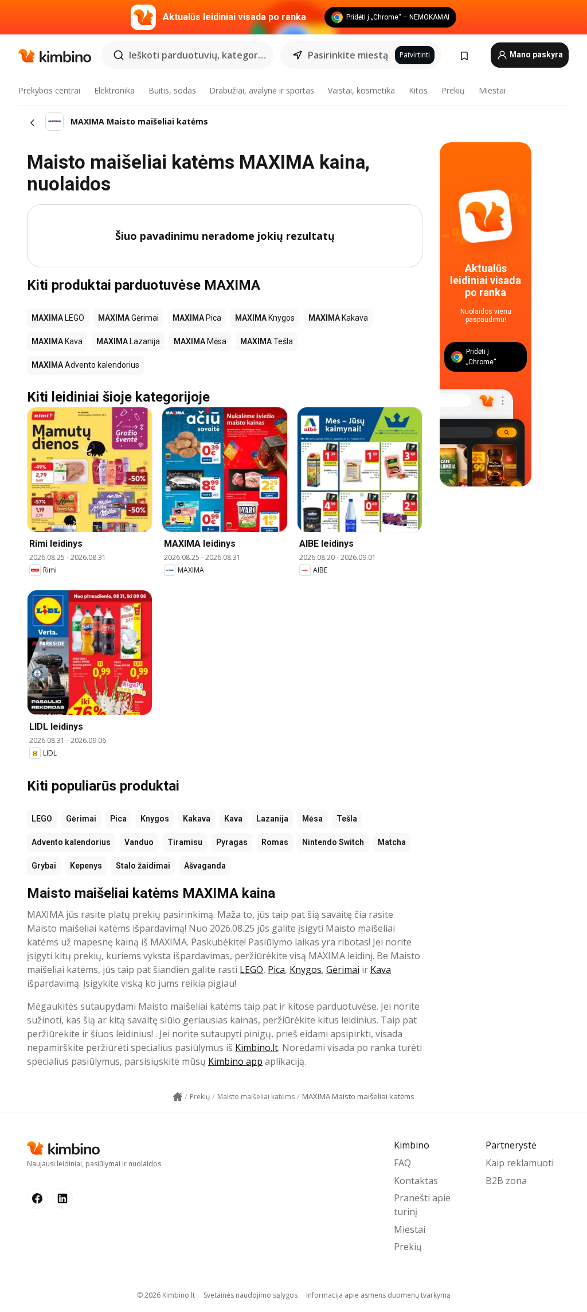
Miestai (492, 90)
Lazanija (272, 818)
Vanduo (139, 842)
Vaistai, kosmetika (361, 90)
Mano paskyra (535, 54)
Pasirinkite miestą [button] (348, 55)
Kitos (418, 90)
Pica (118, 818)
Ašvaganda (205, 865)
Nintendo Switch (333, 842)
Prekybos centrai (49, 90)
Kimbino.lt (256, 1047)
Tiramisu (184, 842)
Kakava (196, 818)
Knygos (154, 818)
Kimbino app (235, 1061)
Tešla (346, 818)
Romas (274, 842)
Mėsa (312, 818)
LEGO (42, 818)
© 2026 (166, 1295)
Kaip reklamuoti (520, 1163)
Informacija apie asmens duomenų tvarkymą (378, 1295)
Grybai (44, 865)
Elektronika (114, 90)
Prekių (453, 90)
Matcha (392, 842)
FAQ (402, 1163)
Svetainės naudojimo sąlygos (251, 1295)
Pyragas (232, 842)
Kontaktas (416, 1180)
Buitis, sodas (172, 90)
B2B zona (506, 1180)
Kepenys (86, 865)
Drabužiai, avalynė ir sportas (261, 90)
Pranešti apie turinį (422, 1205)
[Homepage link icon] (177, 1096)
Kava (233, 818)
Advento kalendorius (71, 842)
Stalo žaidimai (143, 865)
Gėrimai (81, 818)
